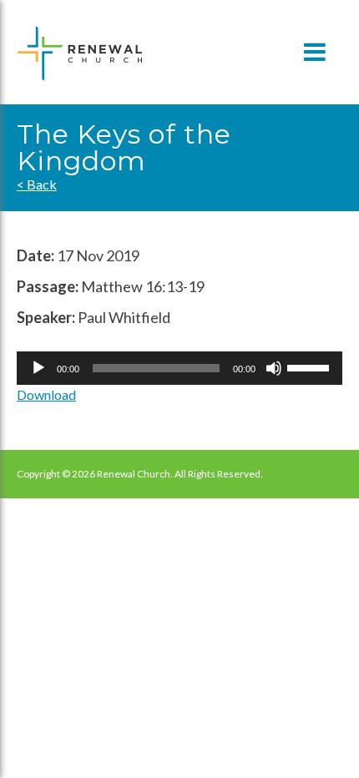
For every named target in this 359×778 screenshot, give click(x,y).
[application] (179, 368)
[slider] (310, 366)
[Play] (38, 368)
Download (46, 394)
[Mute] (273, 368)
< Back (37, 184)
